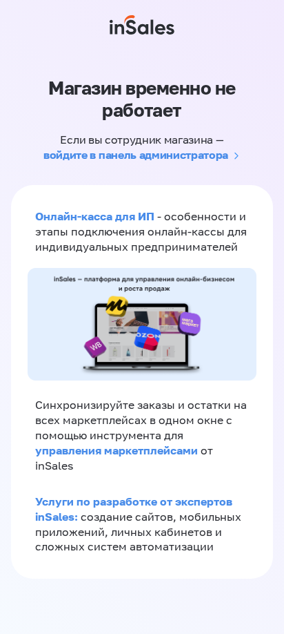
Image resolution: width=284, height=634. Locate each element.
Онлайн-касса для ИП (94, 216)
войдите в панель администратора (135, 155)
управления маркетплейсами (118, 450)
